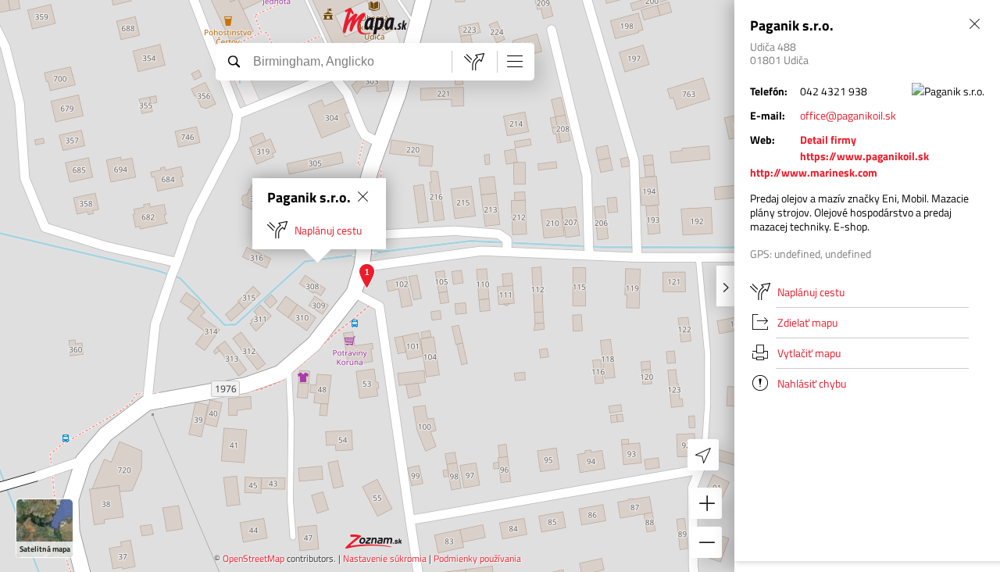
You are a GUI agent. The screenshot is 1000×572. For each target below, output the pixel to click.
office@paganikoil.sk (848, 115)
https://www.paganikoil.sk (864, 156)
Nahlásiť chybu (811, 383)
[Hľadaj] (233, 61)
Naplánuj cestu (328, 230)
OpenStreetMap (253, 558)
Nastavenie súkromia (385, 558)
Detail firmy (828, 139)
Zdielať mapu (807, 322)
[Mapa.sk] (375, 21)
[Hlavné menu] (515, 61)
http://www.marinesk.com (813, 172)
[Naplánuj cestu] (474, 62)
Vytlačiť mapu (809, 353)
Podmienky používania (477, 558)
